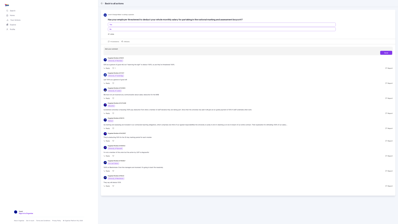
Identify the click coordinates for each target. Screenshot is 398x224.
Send (386, 53)
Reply (108, 68)
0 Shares (127, 41)
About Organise (19, 220)
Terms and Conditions (43, 220)
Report (390, 68)
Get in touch (30, 220)
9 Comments (114, 41)
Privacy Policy (56, 220)
